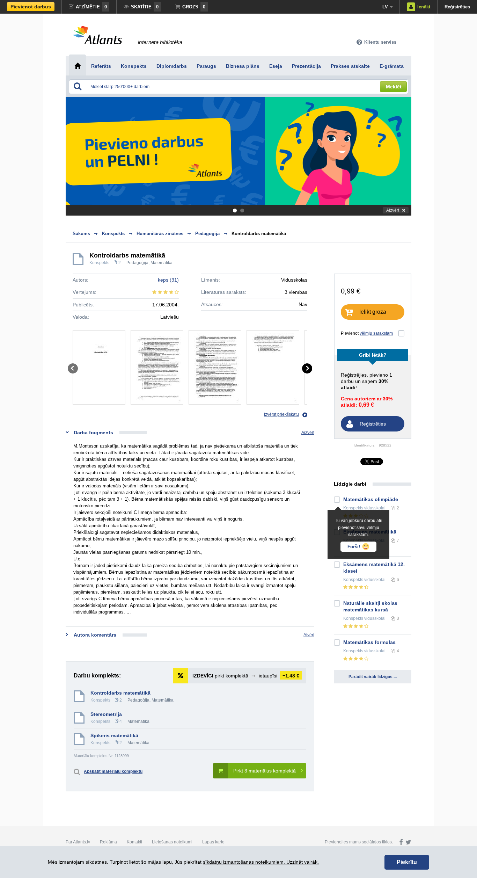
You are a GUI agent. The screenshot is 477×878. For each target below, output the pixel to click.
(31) (168, 280)
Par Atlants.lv (78, 842)
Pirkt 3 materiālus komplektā (264, 771)
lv (385, 6)
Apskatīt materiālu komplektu (113, 771)
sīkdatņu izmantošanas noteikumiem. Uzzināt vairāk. (261, 862)
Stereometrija (106, 714)
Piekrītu (407, 862)
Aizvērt (392, 210)
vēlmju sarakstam (376, 333)
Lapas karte (213, 842)
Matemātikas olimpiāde (370, 499)
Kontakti (134, 842)
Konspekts (99, 262)
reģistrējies (354, 375)
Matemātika (162, 262)
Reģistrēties (457, 6)
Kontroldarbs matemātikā (259, 233)
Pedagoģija (137, 262)
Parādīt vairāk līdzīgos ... (372, 676)
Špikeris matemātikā (114, 735)
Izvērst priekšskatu (281, 414)
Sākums (81, 233)
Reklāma (108, 842)
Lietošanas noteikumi (172, 842)
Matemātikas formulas (369, 642)
